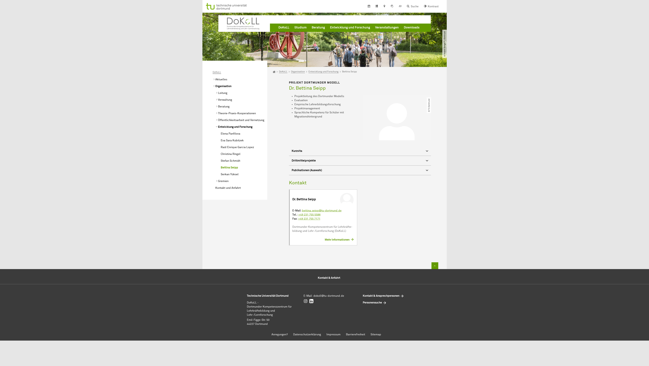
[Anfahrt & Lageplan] (384, 6)
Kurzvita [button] (297, 151)
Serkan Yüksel (230, 174)
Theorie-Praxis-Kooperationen (237, 113)
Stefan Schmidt (230, 160)
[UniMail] (400, 6)
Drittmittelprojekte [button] (304, 160)
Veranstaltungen (387, 27)
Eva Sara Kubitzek (232, 140)
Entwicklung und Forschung (350, 27)
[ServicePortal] (392, 6)
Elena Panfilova (230, 133)
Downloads (411, 27)
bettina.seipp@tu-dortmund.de (322, 210)
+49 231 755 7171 (309, 218)
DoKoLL (283, 27)
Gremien (223, 181)
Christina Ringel (230, 154)
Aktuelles (221, 79)
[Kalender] (369, 6)
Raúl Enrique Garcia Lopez (237, 147)
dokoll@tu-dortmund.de (328, 295)
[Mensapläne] (377, 6)
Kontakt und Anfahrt (228, 188)
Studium (300, 27)
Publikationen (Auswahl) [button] (307, 170)
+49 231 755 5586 (309, 214)
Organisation (223, 86)
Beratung (318, 27)
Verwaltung (225, 99)
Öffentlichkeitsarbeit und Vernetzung (241, 120)
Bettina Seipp (229, 167)
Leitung (222, 93)
